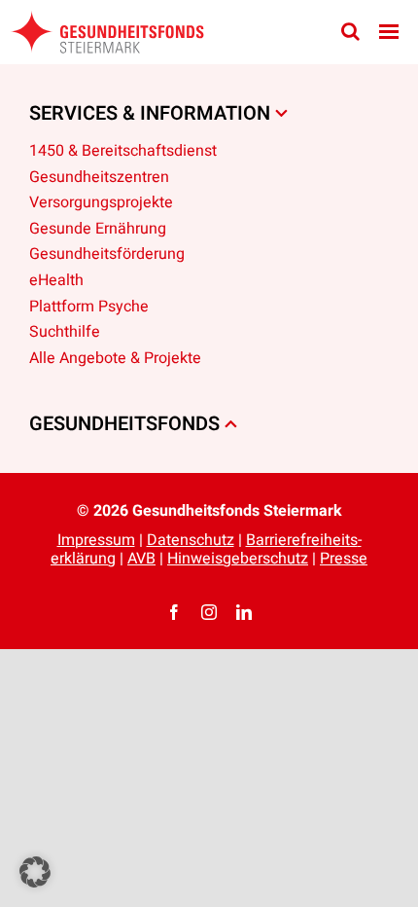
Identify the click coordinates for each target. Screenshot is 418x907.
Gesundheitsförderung (107, 254)
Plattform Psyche (89, 306)
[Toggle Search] (350, 31)
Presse (343, 558)
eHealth (56, 280)
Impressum (96, 540)
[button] (35, 872)
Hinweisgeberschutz (237, 558)
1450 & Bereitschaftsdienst (123, 151)
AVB (141, 558)
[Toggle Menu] (389, 31)
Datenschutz (190, 540)
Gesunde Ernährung (97, 228)
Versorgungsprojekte (101, 202)
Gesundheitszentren (99, 177)
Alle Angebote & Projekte (115, 358)
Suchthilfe (64, 332)
